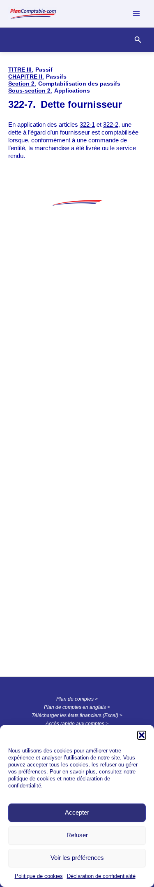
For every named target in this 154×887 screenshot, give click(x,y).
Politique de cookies (39, 876)
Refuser (77, 834)
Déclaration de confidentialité (101, 876)
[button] (142, 735)
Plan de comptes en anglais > (77, 707)
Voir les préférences (77, 857)
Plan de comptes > (77, 699)
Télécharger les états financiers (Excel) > (77, 715)
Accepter (77, 812)
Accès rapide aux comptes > (77, 724)
